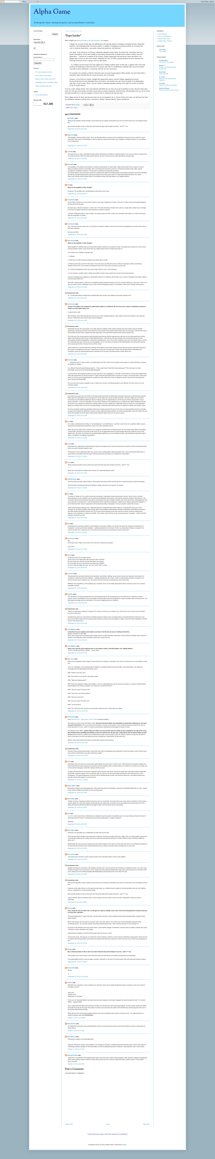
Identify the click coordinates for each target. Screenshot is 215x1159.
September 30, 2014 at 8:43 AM (77, 588)
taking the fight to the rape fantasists (89, 40)
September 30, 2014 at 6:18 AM (77, 354)
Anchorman (71, 200)
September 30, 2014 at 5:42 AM (77, 234)
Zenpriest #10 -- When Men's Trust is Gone (84, 719)
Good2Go (71, 816)
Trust (68, 444)
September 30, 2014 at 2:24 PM (77, 807)
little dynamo (71, 1023)
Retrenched (71, 717)
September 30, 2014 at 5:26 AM (77, 158)
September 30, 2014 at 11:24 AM (78, 755)
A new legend (162, 51)
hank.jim (70, 594)
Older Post (146, 1124)
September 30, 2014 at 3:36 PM (77, 859)
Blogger (124, 1144)
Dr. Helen (162, 77)
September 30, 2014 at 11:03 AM (78, 711)
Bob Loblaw (71, 830)
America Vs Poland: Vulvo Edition (168, 85)
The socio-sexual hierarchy (43, 72)
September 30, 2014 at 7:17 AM (77, 473)
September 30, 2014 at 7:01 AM (77, 415)
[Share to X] (88, 105)
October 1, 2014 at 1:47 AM (76, 1049)
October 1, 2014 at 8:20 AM (76, 1064)
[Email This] (84, 105)
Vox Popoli (162, 49)
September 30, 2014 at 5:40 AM (77, 218)
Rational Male (163, 60)
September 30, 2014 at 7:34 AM (77, 532)
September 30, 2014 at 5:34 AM (77, 179)
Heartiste (162, 83)
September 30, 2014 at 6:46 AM (77, 387)
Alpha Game (52, 12)
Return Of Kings (164, 88)
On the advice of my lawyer (43, 75)
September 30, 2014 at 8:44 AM (77, 603)
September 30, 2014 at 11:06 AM (78, 742)
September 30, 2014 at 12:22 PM (78, 780)
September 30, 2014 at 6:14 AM (77, 320)
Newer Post (69, 1124)
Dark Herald (71, 240)
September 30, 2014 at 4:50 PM (77, 874)
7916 (68, 761)
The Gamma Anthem (41, 95)
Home (108, 1124)
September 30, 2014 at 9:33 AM (77, 623)
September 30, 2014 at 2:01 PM (77, 792)
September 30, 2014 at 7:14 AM (77, 456)
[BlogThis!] (86, 105)
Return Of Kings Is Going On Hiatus (169, 90)
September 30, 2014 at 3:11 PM (77, 848)
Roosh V (161, 65)
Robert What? (71, 786)
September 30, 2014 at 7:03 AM (77, 438)
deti (68, 421)
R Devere (70, 360)
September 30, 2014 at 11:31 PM (78, 976)
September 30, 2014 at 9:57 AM (77, 653)
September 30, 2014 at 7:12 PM (77, 943)
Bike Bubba (71, 799)
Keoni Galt (162, 72)
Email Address (38, 57)
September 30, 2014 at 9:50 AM (77, 640)
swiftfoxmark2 (71, 479)
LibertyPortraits (72, 1055)
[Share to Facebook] (91, 105)
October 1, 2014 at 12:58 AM (76, 1018)
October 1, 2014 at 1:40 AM (76, 1030)
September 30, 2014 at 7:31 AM (77, 518)
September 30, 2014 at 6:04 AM (77, 298)
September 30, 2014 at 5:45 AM (77, 287)
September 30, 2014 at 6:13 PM (77, 902)
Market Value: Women (165, 41)
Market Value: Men (164, 39)
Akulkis (69, 982)
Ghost (69, 555)
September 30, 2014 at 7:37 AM (77, 549)
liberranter (70, 659)
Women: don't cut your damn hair (45, 79)
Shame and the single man (43, 86)
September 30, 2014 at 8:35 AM (77, 567)
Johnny (69, 908)
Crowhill (69, 151)
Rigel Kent (70, 135)
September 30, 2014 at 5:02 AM (77, 129)
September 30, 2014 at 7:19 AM (77, 488)
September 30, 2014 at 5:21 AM (77, 145)
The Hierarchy (162, 34)
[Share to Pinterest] (93, 105)
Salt (68, 813)
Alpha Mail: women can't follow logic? (46, 82)
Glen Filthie (70, 118)
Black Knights (73, 107)
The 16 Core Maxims (164, 36)
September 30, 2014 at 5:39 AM (77, 194)
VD (68, 185)
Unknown (70, 164)
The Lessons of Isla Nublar (166, 62)
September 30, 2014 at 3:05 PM (77, 824)
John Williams (71, 629)
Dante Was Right (163, 73)
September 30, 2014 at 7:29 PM (77, 962)
